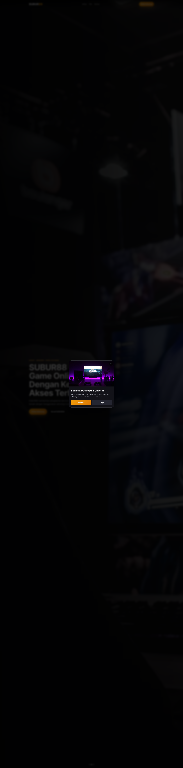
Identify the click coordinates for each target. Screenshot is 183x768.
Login (102, 402)
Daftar (81, 402)
